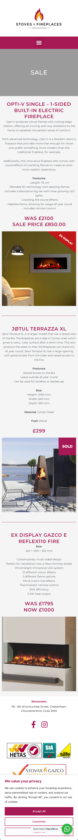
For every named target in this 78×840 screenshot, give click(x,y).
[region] (39, 807)
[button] (39, 42)
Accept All (39, 811)
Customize (39, 821)
